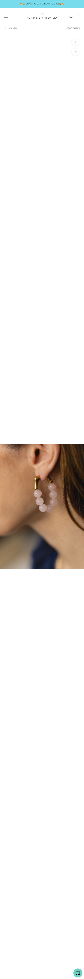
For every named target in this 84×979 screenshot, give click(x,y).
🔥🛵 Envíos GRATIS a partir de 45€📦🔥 (42, 4)
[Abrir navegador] (6, 16)
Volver (13, 28)
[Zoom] (75, 42)
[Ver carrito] (78, 16)
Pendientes (73, 28)
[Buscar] (71, 16)
